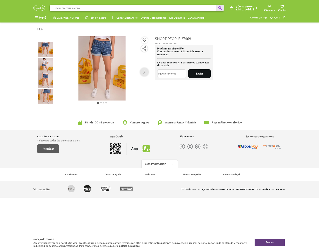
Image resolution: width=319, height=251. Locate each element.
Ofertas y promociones (153, 17)
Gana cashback (196, 17)
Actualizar (48, 148)
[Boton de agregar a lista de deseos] (144, 40)
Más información (155, 164)
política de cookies (129, 245)
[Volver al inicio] (39, 8)
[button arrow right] (144, 72)
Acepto (270, 242)
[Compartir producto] (144, 48)
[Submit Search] (220, 8)
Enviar (199, 73)
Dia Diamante (177, 17)
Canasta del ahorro (127, 17)
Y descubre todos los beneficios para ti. (58, 140)
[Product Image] (102, 68)
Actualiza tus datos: (48, 136)
